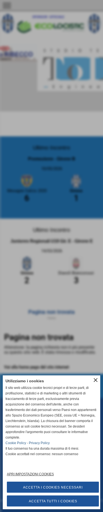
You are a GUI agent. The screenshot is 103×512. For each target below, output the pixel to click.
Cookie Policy (15, 443)
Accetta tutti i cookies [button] (53, 501)
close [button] (95, 380)
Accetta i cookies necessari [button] (53, 487)
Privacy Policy (39, 443)
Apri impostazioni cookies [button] (30, 474)
